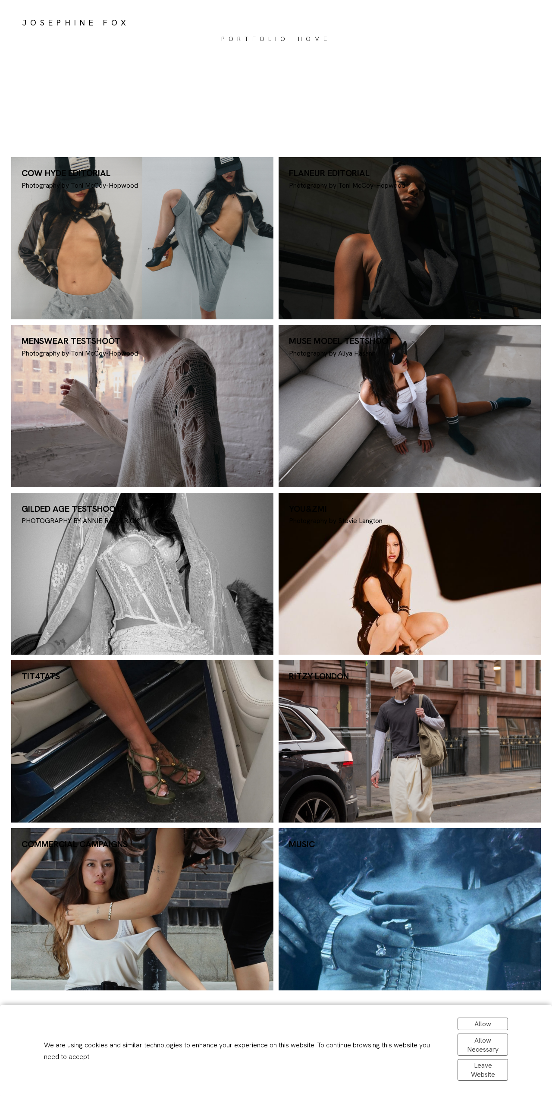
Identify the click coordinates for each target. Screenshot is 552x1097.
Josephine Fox (76, 22)
